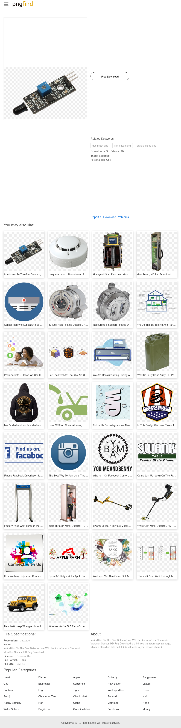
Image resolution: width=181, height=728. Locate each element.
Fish (40, 702)
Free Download (110, 76)
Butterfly (113, 677)
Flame (42, 677)
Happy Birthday (12, 702)
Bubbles (8, 690)
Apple (76, 677)
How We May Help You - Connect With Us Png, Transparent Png (40, 576)
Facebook (113, 709)
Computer (113, 702)
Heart (7, 677)
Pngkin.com (45, 709)
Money (147, 709)
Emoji (7, 696)
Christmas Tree (47, 696)
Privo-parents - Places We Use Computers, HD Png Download (39, 375)
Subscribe (79, 683)
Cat (6, 683)
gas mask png (100, 145)
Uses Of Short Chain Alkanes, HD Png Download (76, 425)
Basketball (44, 683)
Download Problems (116, 217)
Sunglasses (149, 677)
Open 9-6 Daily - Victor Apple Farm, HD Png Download (79, 576)
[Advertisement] (45, 42)
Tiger (76, 690)
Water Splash (11, 709)
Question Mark (81, 709)
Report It (95, 217)
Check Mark (80, 696)
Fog (40, 690)
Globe (76, 702)
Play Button (114, 683)
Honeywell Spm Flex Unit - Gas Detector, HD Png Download (126, 274)
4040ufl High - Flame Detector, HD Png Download (76, 324)
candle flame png (146, 145)
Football (112, 696)
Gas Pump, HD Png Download (154, 274)
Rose (146, 690)
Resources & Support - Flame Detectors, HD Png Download (126, 324)
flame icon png (122, 145)
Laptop (146, 683)
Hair (145, 696)
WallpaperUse (116, 690)
